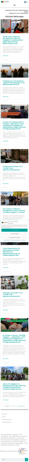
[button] (14, 5)
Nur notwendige (15, 233)
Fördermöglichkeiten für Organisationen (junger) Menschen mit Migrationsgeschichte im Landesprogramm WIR (11, 252)
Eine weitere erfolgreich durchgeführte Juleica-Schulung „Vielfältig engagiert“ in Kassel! (14, 210)
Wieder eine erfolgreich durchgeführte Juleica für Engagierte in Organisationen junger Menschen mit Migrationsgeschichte (13, 40)
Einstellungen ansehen (14, 237)
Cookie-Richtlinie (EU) (6, 422)
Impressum (23, 240)
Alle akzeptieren (14, 230)
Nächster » (22, 406)
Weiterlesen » (6, 55)
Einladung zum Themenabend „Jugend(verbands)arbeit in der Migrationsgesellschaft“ (14, 82)
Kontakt (3, 416)
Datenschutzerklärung (15, 240)
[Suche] (26, 459)
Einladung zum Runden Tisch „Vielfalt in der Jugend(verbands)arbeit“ (13, 168)
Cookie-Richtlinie (7, 240)
